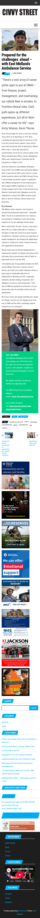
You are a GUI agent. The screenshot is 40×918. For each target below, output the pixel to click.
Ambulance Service (16, 422)
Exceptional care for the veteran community (17, 755)
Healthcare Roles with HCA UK (33, 443)
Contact (7, 856)
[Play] (8, 881)
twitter (4, 726)
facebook (5, 722)
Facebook (8, 796)
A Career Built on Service (10, 751)
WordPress (22, 911)
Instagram (8, 902)
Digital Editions (10, 843)
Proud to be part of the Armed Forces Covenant (18, 815)
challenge (33, 422)
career (26, 421)
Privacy (7, 851)
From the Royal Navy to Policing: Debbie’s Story (18, 746)
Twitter (7, 898)
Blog (14, 416)
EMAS (15, 425)
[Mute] (28, 881)
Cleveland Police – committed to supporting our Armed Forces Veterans (5, 448)
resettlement (23, 425)
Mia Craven (18, 73)
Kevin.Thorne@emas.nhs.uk (22, 397)
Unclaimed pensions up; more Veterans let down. (18, 759)
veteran (4, 428)
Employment (23, 416)
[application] (20, 874)
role (30, 425)
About (7, 847)
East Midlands (7, 425)
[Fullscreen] (32, 881)
